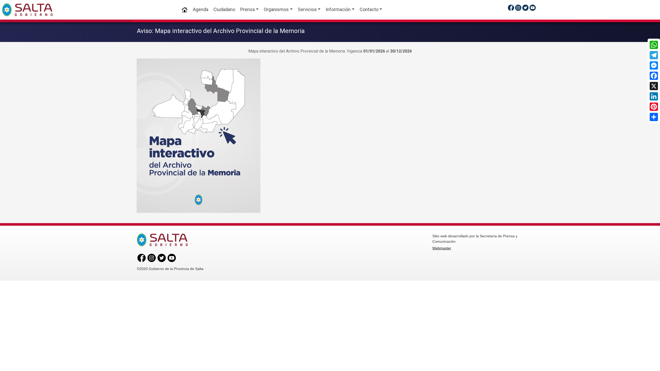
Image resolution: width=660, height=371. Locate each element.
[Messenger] (654, 65)
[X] (654, 86)
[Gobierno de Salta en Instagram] (518, 7)
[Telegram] (654, 55)
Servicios (307, 9)
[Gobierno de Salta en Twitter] (525, 7)
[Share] (654, 117)
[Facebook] (654, 76)
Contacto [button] (369, 9)
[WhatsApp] (654, 45)
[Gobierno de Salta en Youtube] (533, 7)
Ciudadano (224, 9)
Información (338, 9)
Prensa (247, 9)
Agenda (200, 9)
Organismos (276, 9)
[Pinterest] (654, 107)
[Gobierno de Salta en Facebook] (511, 7)
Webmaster (441, 248)
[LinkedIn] (654, 96)
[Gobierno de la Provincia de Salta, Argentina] (27, 10)
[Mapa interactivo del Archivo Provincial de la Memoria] (198, 135)
